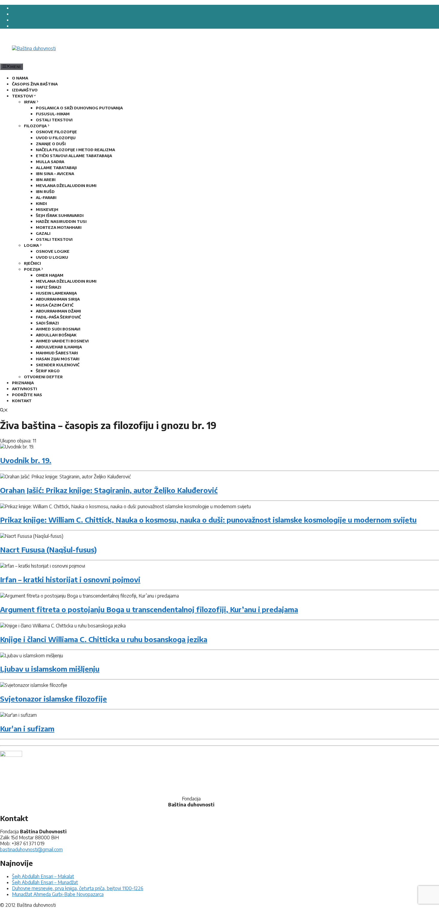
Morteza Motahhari (59, 227)
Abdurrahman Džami (58, 311)
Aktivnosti (24, 388)
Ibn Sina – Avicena (55, 173)
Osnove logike (53, 251)
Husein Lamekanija (56, 293)
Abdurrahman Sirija (58, 299)
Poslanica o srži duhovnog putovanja (79, 107)
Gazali (43, 233)
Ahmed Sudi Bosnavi (58, 329)
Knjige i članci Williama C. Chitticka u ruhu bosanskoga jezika (103, 639)
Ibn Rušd (45, 191)
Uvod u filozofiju (56, 137)
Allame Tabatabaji (56, 167)
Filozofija (35, 125)
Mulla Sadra (50, 161)
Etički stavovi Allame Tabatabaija (74, 155)
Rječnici (32, 263)
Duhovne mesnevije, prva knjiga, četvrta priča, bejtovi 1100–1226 (77, 888)
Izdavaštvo (25, 90)
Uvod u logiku (52, 257)
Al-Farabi (46, 197)
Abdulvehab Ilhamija (59, 346)
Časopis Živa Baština (35, 84)
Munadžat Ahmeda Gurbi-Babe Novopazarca (58, 894)
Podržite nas (27, 394)
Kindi (41, 203)
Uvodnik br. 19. (25, 460)
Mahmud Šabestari (57, 352)
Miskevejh (47, 209)
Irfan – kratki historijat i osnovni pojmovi (70, 579)
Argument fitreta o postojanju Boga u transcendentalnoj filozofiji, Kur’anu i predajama (149, 609)
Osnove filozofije (56, 131)
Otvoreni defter (43, 376)
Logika (31, 245)
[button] (4, 410)
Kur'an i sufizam (27, 728)
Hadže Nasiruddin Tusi (61, 221)
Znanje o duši (51, 143)
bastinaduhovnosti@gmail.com (31, 849)
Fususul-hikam (53, 113)
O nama (20, 78)
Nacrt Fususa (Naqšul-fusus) (48, 549)
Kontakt (22, 400)
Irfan (30, 101)
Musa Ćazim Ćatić (54, 305)
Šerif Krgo (48, 370)
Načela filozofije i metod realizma (75, 149)
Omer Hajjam (49, 275)
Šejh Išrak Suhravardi (60, 215)
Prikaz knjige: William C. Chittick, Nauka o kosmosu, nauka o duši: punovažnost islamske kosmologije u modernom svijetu (208, 519)
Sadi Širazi (47, 323)
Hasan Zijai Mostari (57, 358)
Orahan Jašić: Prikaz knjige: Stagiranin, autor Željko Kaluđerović (109, 490)
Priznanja (23, 382)
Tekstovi (22, 96)
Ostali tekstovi (54, 119)
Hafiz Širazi (48, 287)
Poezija (32, 269)
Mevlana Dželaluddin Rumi (66, 185)
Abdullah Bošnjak (56, 335)
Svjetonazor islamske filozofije (53, 698)
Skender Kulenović (57, 364)
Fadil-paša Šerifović (58, 317)
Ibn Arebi (46, 179)
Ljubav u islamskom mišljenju (49, 668)
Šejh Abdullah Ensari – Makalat (43, 876)
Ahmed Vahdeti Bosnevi (62, 341)
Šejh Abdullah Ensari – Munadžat (45, 882)
